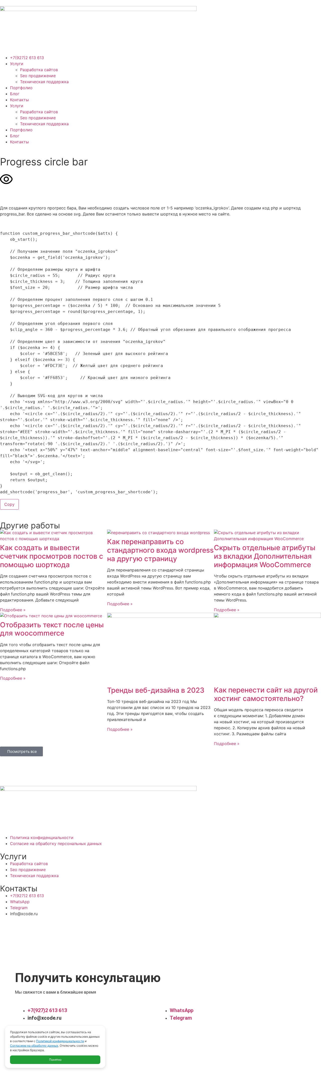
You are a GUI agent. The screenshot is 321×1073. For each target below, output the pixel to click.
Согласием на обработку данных (34, 1045)
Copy (9, 504)
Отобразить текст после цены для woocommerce (52, 629)
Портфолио (21, 87)
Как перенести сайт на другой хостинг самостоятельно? (266, 694)
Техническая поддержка (44, 81)
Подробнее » (13, 609)
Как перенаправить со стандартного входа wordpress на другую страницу (160, 550)
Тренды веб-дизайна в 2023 (155, 690)
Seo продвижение (38, 75)
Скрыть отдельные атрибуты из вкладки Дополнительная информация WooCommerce (264, 556)
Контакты (19, 99)
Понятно (55, 1059)
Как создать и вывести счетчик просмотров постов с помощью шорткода (51, 556)
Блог (14, 93)
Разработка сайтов (39, 69)
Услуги (16, 63)
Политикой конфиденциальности (60, 1041)
